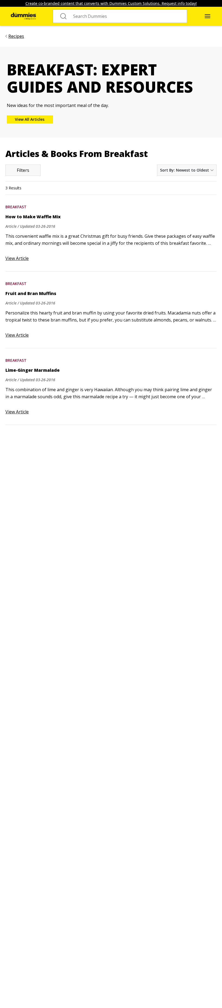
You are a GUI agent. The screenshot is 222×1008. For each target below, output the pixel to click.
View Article (17, 258)
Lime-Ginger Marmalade (32, 370)
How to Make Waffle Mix (33, 217)
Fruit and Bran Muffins (30, 293)
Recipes (16, 36)
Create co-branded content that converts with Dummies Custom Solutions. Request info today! (111, 3)
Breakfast (16, 206)
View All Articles (29, 119)
